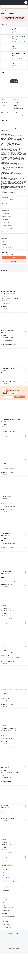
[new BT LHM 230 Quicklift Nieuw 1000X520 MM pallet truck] (14, 409)
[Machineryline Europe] (10, 2)
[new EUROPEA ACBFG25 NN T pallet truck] (14, 358)
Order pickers (5, 241)
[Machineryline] (6, 11)
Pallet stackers (5, 213)
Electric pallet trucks (7, 225)
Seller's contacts (5, 877)
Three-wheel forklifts (7, 216)
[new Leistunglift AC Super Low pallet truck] (14, 718)
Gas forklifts (5, 219)
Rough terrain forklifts (7, 235)
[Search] (25, 6)
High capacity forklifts (7, 228)
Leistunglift (4, 842)
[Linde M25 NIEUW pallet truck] (14, 449)
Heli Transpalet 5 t (6, 766)
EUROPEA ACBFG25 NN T (8, 368)
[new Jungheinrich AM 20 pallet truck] (14, 636)
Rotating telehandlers (7, 232)
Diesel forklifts (5, 207)
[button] (26, 2)
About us (4, 872)
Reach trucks (5, 222)
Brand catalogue (6, 910)
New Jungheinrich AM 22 (18, 36)
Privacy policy (5, 902)
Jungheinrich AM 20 (6, 646)
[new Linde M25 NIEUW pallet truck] (14, 486)
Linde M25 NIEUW (16, 45)
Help (3, 875)
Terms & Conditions (6, 899)
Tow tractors (5, 244)
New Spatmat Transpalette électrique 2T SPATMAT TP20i (19, 28)
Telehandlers (5, 204)
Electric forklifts (6, 210)
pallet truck (16, 99)
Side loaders (5, 238)
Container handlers (6, 247)
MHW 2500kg (5, 805)
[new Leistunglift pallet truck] (14, 832)
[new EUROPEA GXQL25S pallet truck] (14, 320)
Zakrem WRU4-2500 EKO (8, 291)
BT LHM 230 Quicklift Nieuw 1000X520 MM (13, 419)
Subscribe (20, 396)
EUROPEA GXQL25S (7, 331)
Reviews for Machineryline (8, 907)
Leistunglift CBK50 (6, 608)
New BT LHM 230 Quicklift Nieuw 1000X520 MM (19, 53)
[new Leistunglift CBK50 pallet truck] (14, 598)
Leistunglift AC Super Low (8, 728)
